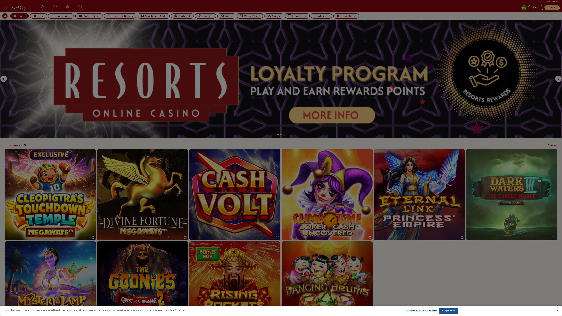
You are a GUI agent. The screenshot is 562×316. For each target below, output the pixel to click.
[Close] (557, 310)
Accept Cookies (448, 310)
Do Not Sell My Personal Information (421, 310)
